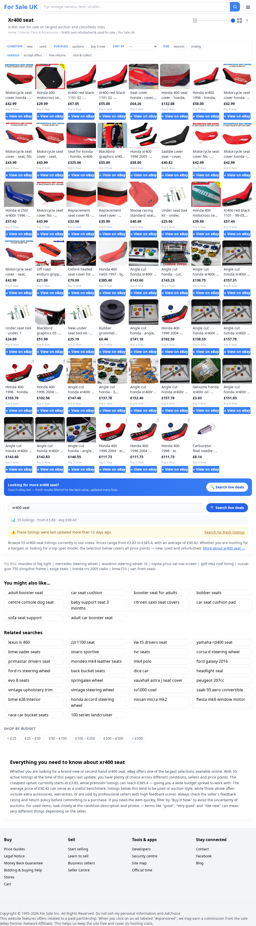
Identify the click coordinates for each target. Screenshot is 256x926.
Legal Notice (14, 856)
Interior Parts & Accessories (39, 32)
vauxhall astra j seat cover (158, 680)
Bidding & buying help (23, 870)
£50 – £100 (58, 738)
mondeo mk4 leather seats (96, 661)
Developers (141, 849)
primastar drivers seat (29, 661)
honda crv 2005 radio (90, 568)
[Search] (235, 7)
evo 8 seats (18, 680)
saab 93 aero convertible (219, 690)
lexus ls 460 (19, 642)
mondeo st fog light (34, 563)
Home (12, 33)
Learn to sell (78, 856)
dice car (141, 671)
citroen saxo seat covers (157, 602)
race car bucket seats (28, 715)
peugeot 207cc (210, 680)
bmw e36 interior (24, 699)
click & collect (82, 55)
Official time (142, 870)
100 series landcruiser (91, 715)
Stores (9, 877)
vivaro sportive (85, 651)
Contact (202, 849)
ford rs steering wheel (29, 671)
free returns (57, 55)
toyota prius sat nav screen (174, 563)
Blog (200, 863)
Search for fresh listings (224, 532)
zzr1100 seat (83, 642)
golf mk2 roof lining (217, 563)
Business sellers (81, 863)
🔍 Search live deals (227, 507)
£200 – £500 (113, 738)
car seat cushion (86, 592)
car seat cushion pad (216, 602)
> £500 (137, 738)
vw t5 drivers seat (150, 642)
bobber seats (209, 592)
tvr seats (142, 651)
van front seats (143, 568)
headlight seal (209, 671)
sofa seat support (25, 617)
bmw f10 (119, 568)
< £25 (11, 738)
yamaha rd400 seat (214, 642)
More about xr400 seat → (224, 548)
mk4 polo (143, 661)
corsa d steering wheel (218, 651)
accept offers (33, 55)
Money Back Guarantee (23, 863)
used (43, 46)
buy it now (98, 46)
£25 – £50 (32, 738)
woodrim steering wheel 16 (125, 563)
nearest (179, 46)
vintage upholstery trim (30, 690)
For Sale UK (21, 7)
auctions (78, 46)
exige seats (59, 568)
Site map (139, 863)
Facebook (204, 856)
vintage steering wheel (92, 690)
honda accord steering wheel (92, 702)
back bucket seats (88, 671)
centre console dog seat (31, 602)
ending (196, 46)
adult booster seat (25, 592)
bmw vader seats (24, 651)
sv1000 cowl (145, 690)
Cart (7, 884)
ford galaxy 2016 (212, 661)
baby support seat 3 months (90, 605)
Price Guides (14, 849)
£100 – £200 (85, 738)
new (29, 46)
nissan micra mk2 (150, 699)
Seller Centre (79, 870)
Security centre (144, 856)
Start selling (78, 849)
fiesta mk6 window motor (220, 699)
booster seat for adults (155, 592)
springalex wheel (87, 680)
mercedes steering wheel (76, 563)
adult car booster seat (92, 617)
